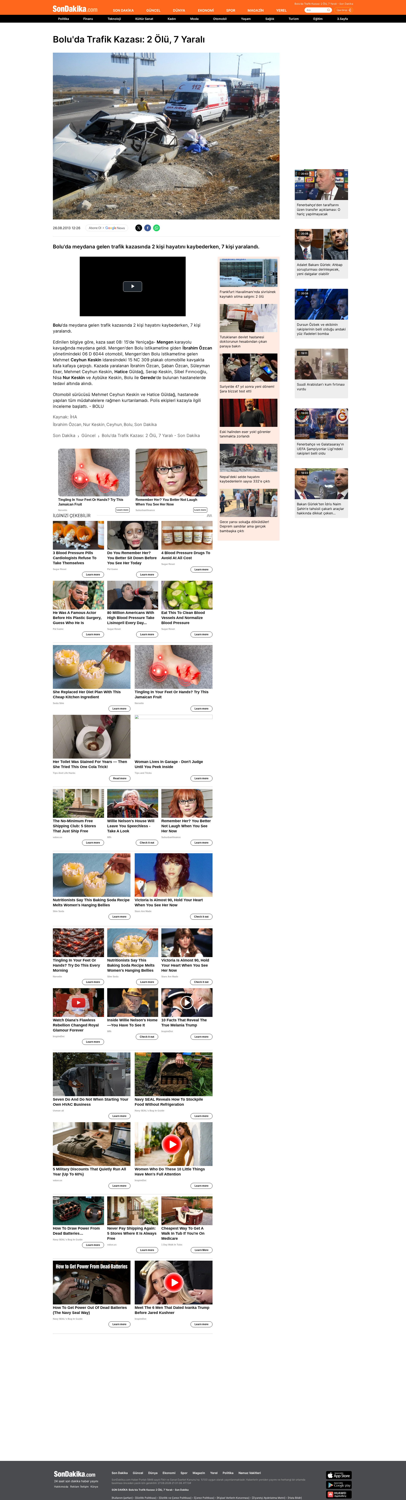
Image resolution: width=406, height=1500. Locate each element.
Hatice (121, 371)
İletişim (84, 1486)
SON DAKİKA (123, 10)
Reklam (74, 1486)
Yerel (214, 1473)
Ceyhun (78, 359)
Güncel (138, 1473)
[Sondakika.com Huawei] (339, 1494)
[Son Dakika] (75, 8)
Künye (94, 1486)
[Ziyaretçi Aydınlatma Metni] (268, 1497)
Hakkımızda (61, 1486)
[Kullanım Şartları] (122, 1497)
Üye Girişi (342, 10)
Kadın (172, 19)
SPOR (230, 10)
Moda (194, 19)
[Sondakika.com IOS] (339, 1475)
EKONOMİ (206, 10)
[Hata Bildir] (295, 1497)
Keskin (94, 359)
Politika (63, 19)
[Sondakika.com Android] (339, 1485)
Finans (88, 19)
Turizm (294, 19)
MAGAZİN (256, 10)
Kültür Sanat (144, 19)
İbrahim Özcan (197, 348)
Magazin (199, 1473)
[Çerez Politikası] (204, 1497)
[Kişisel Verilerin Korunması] (233, 1497)
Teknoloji (114, 19)
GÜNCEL (153, 10)
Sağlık (269, 19)
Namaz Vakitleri (250, 1473)
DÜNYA (179, 10)
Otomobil (220, 19)
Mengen (165, 342)
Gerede (147, 377)
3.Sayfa (342, 19)
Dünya (153, 1473)
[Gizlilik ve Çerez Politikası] (175, 1497)
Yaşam (246, 19)
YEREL (281, 10)
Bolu (57, 325)
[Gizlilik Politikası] (145, 1497)
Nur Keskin (74, 377)
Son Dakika (120, 1473)
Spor (184, 1473)
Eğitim (318, 19)
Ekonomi (169, 1473)
